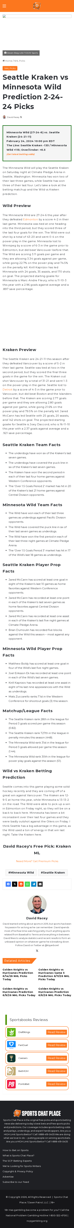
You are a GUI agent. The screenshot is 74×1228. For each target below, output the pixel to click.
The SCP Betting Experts (17, 1160)
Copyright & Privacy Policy (18, 1171)
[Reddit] (21, 884)
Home (8, 60)
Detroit (8, 389)
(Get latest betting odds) (21, 154)
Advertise (8, 1176)
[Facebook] (8, 884)
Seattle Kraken (54, 872)
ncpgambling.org (37, 1220)
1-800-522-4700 (58, 1215)
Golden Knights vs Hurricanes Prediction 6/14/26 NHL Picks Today (18, 974)
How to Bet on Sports (15, 1150)
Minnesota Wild (22, 872)
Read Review (57, 1032)
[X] (14, 884)
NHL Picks (19, 60)
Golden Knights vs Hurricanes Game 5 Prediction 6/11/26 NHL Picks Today (54, 974)
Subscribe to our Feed (16, 1182)
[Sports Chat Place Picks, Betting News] (37, 6)
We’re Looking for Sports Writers (22, 1166)
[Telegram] (33, 884)
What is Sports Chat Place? (18, 1155)
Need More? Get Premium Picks (37, 861)
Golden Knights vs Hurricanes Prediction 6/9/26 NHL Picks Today (19, 992)
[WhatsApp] (27, 884)
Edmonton (30, 219)
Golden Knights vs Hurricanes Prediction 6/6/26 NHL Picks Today (54, 992)
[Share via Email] (40, 884)
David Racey (13, 117)
